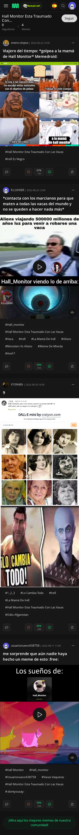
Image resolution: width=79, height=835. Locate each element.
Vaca (10, 339)
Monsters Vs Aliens (19, 346)
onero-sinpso (19, 43)
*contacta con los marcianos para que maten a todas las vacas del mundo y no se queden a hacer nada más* (38, 204)
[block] (73, 43)
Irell (23, 339)
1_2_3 (11, 593)
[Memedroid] (15, 5)
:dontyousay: (15, 791)
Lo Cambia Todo (33, 593)
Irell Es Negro (16, 159)
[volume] (72, 312)
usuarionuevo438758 (25, 645)
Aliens (67, 339)
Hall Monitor (15, 770)
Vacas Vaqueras (54, 777)
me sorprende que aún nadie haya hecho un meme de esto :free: (35, 656)
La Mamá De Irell (44, 339)
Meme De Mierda (51, 346)
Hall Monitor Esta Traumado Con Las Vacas (35, 152)
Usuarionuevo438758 (21, 777)
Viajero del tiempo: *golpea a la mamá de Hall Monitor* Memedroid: (38, 53)
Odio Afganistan (17, 615)
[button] (63, 6)
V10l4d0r (17, 384)
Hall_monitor (15, 324)
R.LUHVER (17, 190)
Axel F (11, 353)
